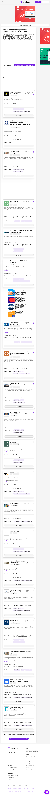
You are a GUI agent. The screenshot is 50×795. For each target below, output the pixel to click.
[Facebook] (9, 752)
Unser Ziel (10, 763)
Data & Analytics (29, 767)
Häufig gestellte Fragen (13, 775)
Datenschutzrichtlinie (12, 791)
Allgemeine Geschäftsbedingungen (15, 788)
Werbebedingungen (31, 791)
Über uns (10, 765)
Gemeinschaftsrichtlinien (29, 788)
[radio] (33, 94)
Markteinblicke (11, 777)
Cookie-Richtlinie (21, 791)
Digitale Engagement (30, 765)
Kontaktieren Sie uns (12, 769)
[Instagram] (11, 752)
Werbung (28, 763)
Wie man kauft (29, 769)
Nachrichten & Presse (12, 767)
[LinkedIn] (14, 752)
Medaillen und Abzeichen (13, 779)
